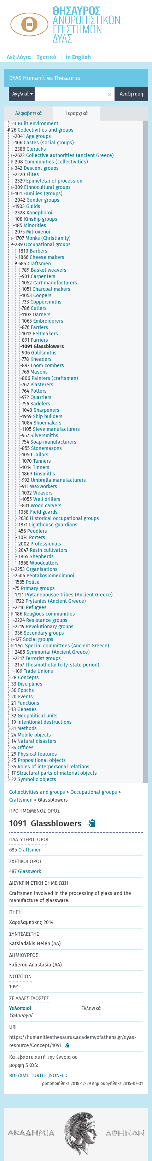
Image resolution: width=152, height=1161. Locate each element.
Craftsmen (21, 800)
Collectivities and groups (37, 792)
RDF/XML (19, 1076)
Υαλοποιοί (20, 1008)
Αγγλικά (21, 94)
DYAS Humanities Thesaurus (44, 78)
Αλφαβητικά (28, 113)
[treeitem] (38, 124)
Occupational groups (93, 792)
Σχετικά (47, 57)
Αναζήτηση (131, 94)
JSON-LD (58, 1076)
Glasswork (25, 871)
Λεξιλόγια (19, 57)
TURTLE (39, 1076)
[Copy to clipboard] (92, 823)
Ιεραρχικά (77, 113)
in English (78, 57)
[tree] (76, 452)
